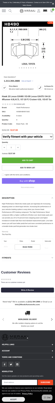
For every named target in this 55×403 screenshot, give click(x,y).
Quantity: (5, 120)
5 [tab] (28, 67)
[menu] (4, 11)
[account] (38, 11)
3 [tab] (24, 67)
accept (13, 399)
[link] (4, 364)
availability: (6, 116)
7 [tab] (33, 67)
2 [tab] (21, 67)
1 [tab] (19, 67)
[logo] (27, 11)
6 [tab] (30, 67)
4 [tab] (26, 67)
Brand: (4, 107)
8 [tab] (35, 67)
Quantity (5, 142)
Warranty (5, 232)
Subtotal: (5, 153)
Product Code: (7, 124)
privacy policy (27, 394)
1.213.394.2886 (12, 80)
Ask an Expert (26, 81)
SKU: (4, 112)
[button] (45, 11)
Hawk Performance (23, 107)
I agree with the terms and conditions (17, 175)
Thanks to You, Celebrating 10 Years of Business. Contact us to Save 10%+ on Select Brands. (27, 4)
